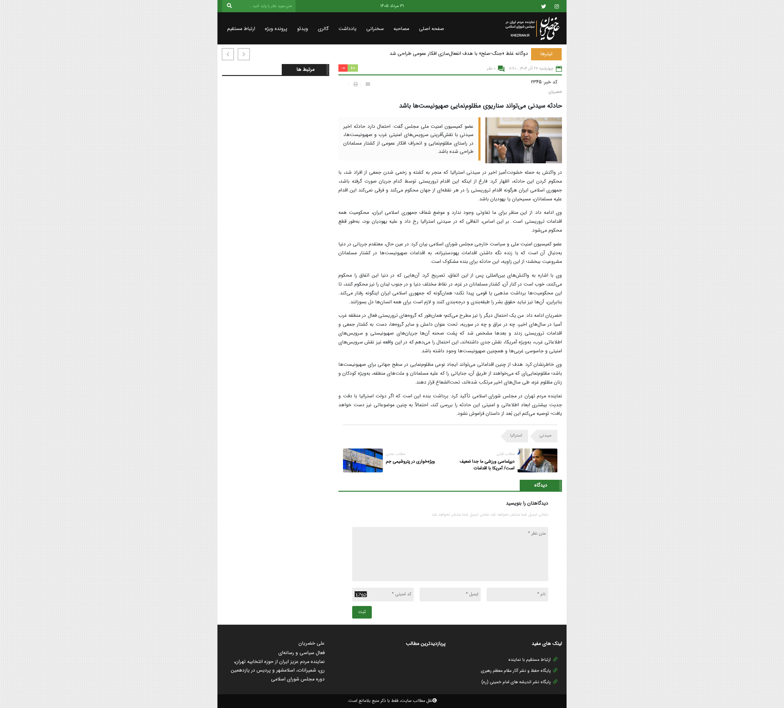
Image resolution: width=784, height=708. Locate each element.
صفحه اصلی (431, 28)
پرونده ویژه (276, 28)
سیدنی (545, 435)
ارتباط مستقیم (241, 28)
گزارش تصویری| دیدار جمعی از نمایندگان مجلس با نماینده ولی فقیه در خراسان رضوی (443, 53)
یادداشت (347, 28)
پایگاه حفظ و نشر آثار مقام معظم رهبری (516, 670)
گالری (323, 28)
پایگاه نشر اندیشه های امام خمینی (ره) (516, 682)
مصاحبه (401, 28)
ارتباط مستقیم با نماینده (529, 659)
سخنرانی (375, 28)
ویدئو (302, 28)
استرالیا (516, 435)
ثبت (362, 611)
